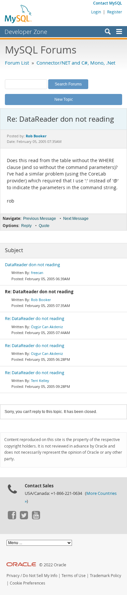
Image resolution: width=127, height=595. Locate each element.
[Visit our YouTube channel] (36, 518)
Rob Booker (41, 299)
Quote (44, 225)
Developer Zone (26, 32)
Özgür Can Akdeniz (47, 326)
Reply (26, 225)
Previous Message (39, 218)
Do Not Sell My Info (40, 575)
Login (96, 11)
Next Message (76, 218)
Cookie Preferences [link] (27, 583)
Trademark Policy (105, 575)
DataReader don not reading (32, 264)
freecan (37, 272)
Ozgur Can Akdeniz (47, 353)
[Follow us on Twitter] (24, 518)
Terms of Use (74, 575)
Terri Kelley (40, 380)
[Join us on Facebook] (12, 518)
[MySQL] (18, 13)
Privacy (13, 575)
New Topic (63, 99)
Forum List (17, 62)
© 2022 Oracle (52, 565)
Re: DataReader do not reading (34, 318)
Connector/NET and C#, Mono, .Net (75, 62)
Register (114, 11)
